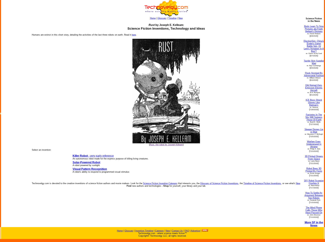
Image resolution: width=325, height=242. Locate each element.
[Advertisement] (14, 68)
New (180, 18)
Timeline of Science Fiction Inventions (262, 183)
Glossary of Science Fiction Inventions (219, 183)
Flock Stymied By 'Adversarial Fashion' (314, 74)
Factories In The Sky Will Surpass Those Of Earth (313, 117)
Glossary (162, 18)
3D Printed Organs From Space (314, 157)
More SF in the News (314, 224)
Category (159, 230)
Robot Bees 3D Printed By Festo (314, 169)
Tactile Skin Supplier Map (314, 62)
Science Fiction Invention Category (160, 183)
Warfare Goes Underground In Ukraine (313, 144)
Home (153, 18)
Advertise (195, 230)
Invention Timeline (144, 230)
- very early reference (93, 155)
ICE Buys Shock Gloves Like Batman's (314, 102)
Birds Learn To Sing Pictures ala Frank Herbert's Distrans (313, 29)
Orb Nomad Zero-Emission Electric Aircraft (313, 88)
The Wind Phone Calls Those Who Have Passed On (314, 210)
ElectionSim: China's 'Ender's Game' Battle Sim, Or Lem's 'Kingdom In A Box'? (314, 46)
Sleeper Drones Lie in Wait (314, 130)
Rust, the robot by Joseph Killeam (166, 144)
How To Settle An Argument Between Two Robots (314, 195)
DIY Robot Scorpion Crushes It (314, 181)
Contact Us (177, 230)
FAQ (187, 230)
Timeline (172, 18)
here (134, 35)
